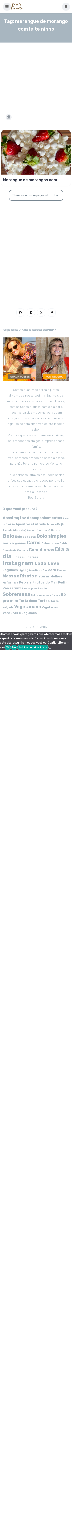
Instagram (18, 563)
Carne (34, 542)
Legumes (10, 570)
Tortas (44, 601)
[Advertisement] (36, 73)
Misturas (42, 576)
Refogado (30, 588)
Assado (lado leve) (38, 530)
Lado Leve (46, 563)
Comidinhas (41, 549)
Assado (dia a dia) (14, 530)
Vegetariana (27, 606)
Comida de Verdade (15, 550)
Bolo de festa (25, 537)
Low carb (48, 570)
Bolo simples (51, 536)
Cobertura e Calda (54, 543)
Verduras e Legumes (20, 613)
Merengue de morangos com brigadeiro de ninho (30, 179)
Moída (7, 582)
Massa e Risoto (18, 576)
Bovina (7, 543)
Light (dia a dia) (29, 570)
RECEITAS (16, 588)
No (14, 647)
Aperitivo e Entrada (31, 524)
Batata (55, 530)
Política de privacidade (33, 647)
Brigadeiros (19, 543)
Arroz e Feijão (55, 524)
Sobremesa (16, 594)
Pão (6, 588)
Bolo (8, 536)
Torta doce (28, 601)
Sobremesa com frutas (45, 595)
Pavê (15, 582)
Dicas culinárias (25, 557)
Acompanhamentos (44, 518)
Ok (7, 647)
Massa (61, 570)
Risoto (42, 588)
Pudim (62, 582)
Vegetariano (50, 607)
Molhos (56, 576)
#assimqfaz (14, 517)
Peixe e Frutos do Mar (38, 582)
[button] (7, 7)
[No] (50, 648)
